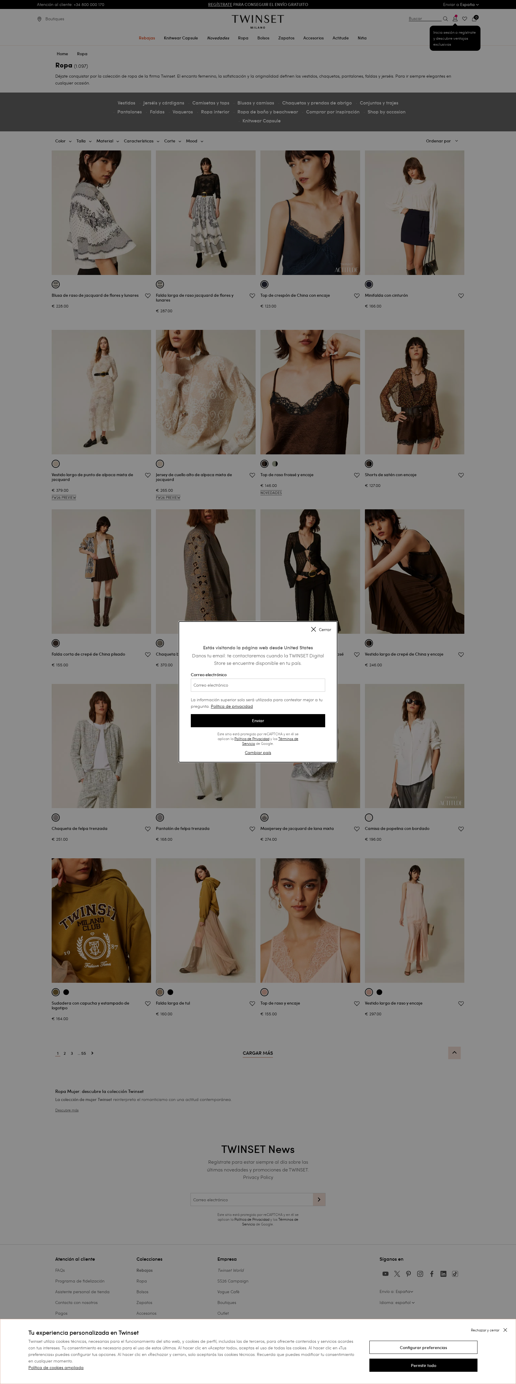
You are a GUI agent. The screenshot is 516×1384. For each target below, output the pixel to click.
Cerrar (325, 629)
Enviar (258, 720)
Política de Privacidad (251, 738)
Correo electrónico (209, 674)
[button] (423, 1347)
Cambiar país (258, 752)
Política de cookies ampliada (56, 1367)
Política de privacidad (232, 706)
